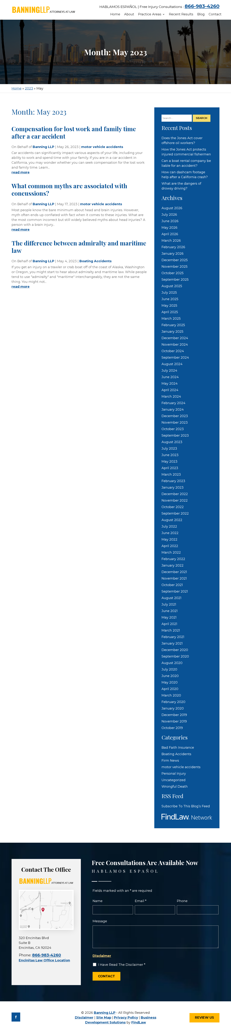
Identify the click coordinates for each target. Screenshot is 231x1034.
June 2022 (170, 533)
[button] (227, 1007)
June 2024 (170, 377)
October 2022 (173, 507)
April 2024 (170, 390)
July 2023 (169, 448)
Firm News (170, 761)
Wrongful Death (175, 787)
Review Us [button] (204, 1018)
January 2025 (172, 332)
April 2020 (170, 689)
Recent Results (181, 14)
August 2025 (172, 286)
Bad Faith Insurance (178, 748)
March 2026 (171, 241)
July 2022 (169, 526)
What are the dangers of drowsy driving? (181, 186)
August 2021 (171, 598)
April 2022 (170, 546)
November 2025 (175, 267)
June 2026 (170, 221)
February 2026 (173, 247)
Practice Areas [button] (149, 14)
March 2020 (171, 695)
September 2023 (175, 435)
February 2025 (173, 325)
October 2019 (172, 728)
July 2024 (169, 371)
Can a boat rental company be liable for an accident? (186, 163)
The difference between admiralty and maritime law (79, 246)
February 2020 (173, 702)
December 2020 (175, 650)
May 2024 (170, 384)
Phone (182, 901)
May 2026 (169, 228)
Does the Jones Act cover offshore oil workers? (182, 140)
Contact (215, 14)
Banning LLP (43, 147)
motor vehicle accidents (102, 147)
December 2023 (175, 416)
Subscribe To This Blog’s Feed (186, 806)
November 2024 (175, 345)
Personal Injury (174, 774)
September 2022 (175, 513)
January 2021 (172, 643)
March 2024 (171, 397)
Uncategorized (174, 780)
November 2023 (175, 423)
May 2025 (169, 306)
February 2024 (173, 403)
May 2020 (170, 682)
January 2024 (173, 410)
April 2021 (169, 624)
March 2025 (171, 319)
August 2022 (172, 520)
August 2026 (172, 208)
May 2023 (169, 461)
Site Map (103, 1018)
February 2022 (173, 559)
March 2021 (171, 630)
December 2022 (175, 494)
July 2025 (169, 293)
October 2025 (173, 273)
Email (140, 901)
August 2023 (172, 442)
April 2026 (170, 234)
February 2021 (173, 637)
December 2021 (174, 572)
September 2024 (175, 358)
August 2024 (172, 364)
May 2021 (169, 617)
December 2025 (175, 260)
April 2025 (170, 312)
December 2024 (175, 338)
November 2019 (174, 721)
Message (100, 921)
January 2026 (173, 254)
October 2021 (172, 585)
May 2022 (169, 539)
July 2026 (169, 215)
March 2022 (171, 552)
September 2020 (175, 656)
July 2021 (169, 604)
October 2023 (173, 429)
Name (98, 901)
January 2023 (173, 487)
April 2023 (170, 468)
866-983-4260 (202, 6)
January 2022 (173, 565)
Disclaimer (102, 956)
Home (115, 14)
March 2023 (171, 474)
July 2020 (169, 669)
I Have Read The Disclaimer (121, 964)
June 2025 (170, 299)
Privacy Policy (126, 1018)
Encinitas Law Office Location (44, 960)
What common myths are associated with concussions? (69, 189)
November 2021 (174, 578)
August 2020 (172, 663)
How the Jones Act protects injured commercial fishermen (186, 151)
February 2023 (173, 481)
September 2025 (175, 280)
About (129, 14)
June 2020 (170, 676)
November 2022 (175, 500)
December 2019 (174, 715)
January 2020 (173, 708)
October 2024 (173, 351)
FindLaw (138, 1022)
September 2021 (175, 591)
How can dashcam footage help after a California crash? (185, 174)
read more (21, 172)
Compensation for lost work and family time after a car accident (74, 132)
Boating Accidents (95, 261)
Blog (201, 14)
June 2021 (170, 611)
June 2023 (170, 455)
